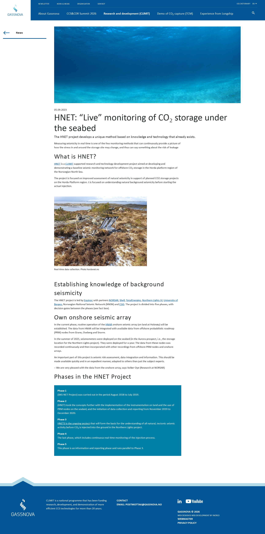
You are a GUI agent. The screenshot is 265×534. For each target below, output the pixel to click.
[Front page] (15, 10)
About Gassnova (48, 13)
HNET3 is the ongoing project (74, 423)
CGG (121, 304)
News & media (63, 4)
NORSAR (113, 300)
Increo (216, 515)
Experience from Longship (216, 13)
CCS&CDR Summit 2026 (81, 13)
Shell (122, 300)
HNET (57, 163)
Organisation (83, 4)
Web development (200, 515)
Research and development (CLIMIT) (127, 13)
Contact (101, 4)
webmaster (185, 519)
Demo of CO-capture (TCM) (175, 13)
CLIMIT (69, 163)
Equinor (88, 300)
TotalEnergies (133, 300)
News (19, 32)
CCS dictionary (243, 3)
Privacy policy (187, 523)
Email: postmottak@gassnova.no (139, 504)
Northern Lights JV (152, 300)
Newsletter (43, 4)
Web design (183, 515)
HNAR (109, 324)
